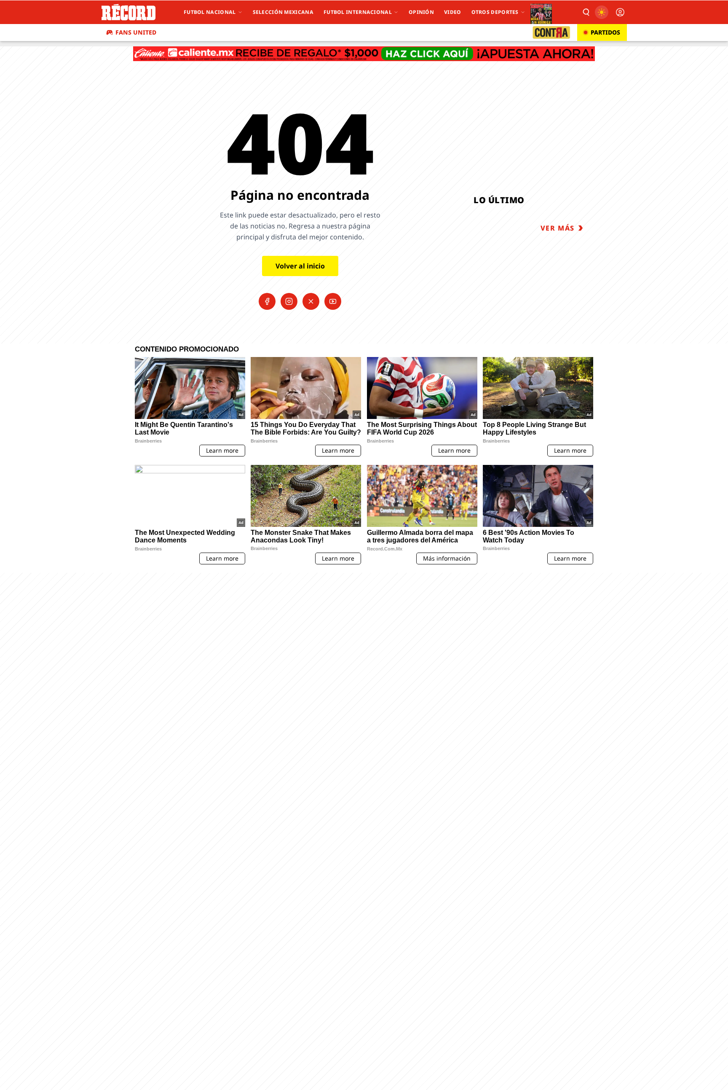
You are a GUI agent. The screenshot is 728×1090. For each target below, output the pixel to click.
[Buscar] (585, 12)
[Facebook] (267, 301)
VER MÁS (558, 228)
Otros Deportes (495, 12)
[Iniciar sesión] (620, 12)
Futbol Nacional (210, 12)
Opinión (421, 12)
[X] (310, 301)
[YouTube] (332, 301)
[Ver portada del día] (541, 12)
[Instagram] (289, 301)
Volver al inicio (300, 266)
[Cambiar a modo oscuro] (601, 12)
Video (452, 12)
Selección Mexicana (283, 12)
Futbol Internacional (358, 12)
